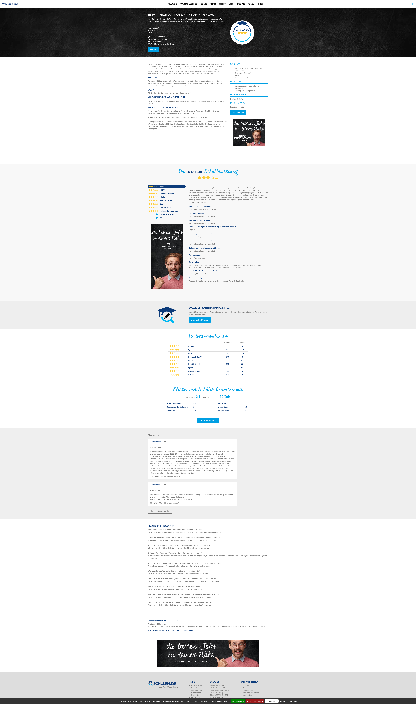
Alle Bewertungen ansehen (160, 511)
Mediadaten (247, 695)
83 (242, 360)
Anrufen (153, 49)
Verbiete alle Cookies (255, 701)
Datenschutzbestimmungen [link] (289, 701)
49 (242, 357)
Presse (245, 688)
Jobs (231, 4)
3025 (227, 350)
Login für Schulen (197, 685)
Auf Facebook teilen (157, 630)
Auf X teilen (171, 630)
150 (242, 350)
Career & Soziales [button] (167, 214)
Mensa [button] (162, 218)
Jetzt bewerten (238, 112)
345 (227, 364)
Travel (251, 4)
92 (242, 368)
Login (412, 4)
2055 (227, 346)
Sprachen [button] (163, 186)
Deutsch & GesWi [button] (167, 193)
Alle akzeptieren (238, 701)
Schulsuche (172, 4)
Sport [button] (162, 204)
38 (242, 364)
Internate (240, 4)
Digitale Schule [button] (165, 207)
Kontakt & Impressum (251, 693)
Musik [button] (162, 197)
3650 (227, 375)
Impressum (195, 697)
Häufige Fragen (248, 690)
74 (242, 371)
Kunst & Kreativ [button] (166, 200)
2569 (227, 353)
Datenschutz (196, 693)
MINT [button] (162, 190)
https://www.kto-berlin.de (164, 44)
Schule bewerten (208, 4)
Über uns (246, 685)
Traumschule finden (189, 4)
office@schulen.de (216, 697)
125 (242, 353)
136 (242, 375)
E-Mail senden (155, 41)
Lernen (260, 4)
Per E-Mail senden (186, 630)
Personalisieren (272, 701)
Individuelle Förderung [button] (169, 211)
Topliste (223, 4)
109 (242, 346)
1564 (227, 368)
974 (227, 357)
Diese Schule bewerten (208, 420)
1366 (227, 371)
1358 (227, 360)
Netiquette (195, 695)
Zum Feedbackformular (200, 320)
